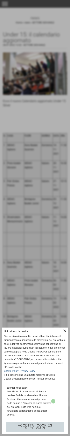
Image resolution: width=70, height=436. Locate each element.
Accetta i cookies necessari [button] (35, 427)
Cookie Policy (11, 371)
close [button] (64, 330)
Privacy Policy (27, 371)
